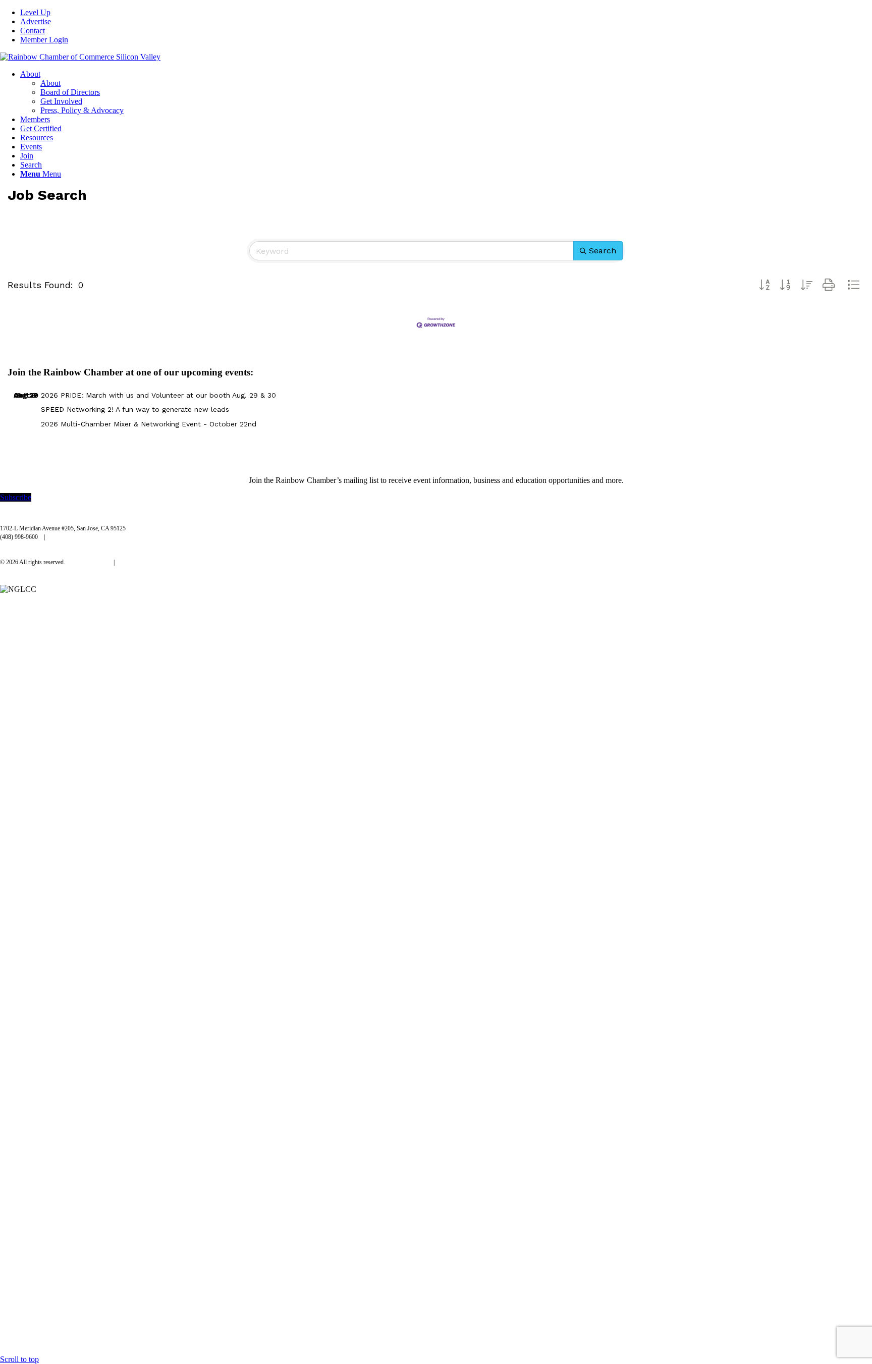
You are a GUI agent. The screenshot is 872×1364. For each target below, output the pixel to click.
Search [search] (602, 250)
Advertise (35, 21)
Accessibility (136, 562)
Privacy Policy (90, 562)
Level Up (35, 12)
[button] (764, 285)
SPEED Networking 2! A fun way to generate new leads (135, 409)
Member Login (44, 39)
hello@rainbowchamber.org (84, 536)
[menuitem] (446, 12)
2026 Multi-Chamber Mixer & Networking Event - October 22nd (148, 424)
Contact (32, 30)
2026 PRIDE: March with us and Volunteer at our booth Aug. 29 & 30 (158, 395)
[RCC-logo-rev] (80, 56)
